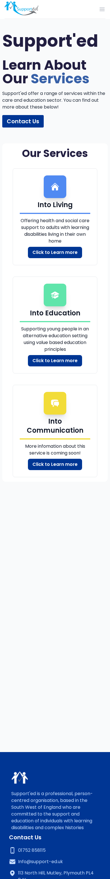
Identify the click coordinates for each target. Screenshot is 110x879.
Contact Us (23, 121)
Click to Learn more (55, 252)
